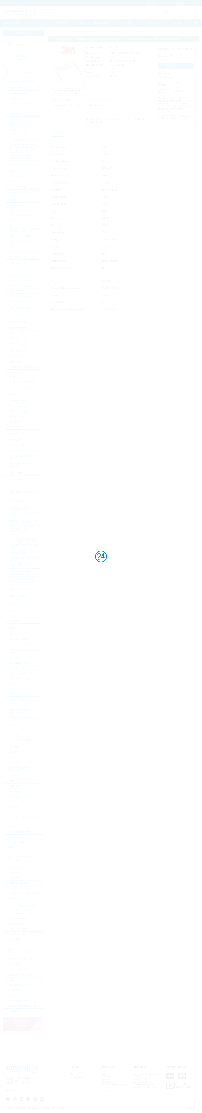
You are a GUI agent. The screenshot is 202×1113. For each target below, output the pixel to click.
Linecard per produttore (22, 57)
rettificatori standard (20, 285)
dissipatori (15, 791)
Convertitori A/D (18, 88)
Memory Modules (18, 918)
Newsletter (107, 1082)
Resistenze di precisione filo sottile (25, 651)
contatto (106, 1079)
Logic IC (14, 200)
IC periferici (16, 220)
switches (14, 806)
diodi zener (16, 301)
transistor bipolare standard (24, 450)
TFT (11, 847)
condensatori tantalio (21, 589)
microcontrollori (18, 205)
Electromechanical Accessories (19, 769)
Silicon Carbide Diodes (22, 296)
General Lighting (19, 343)
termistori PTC (17, 688)
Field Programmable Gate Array (23, 193)
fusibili (12, 781)
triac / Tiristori (17, 479)
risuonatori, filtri (18, 725)
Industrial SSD (17, 934)
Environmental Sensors (22, 406)
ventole (13, 775)
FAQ (104, 1074)
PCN (80, 23)
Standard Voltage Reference (25, 139)
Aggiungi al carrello (176, 65)
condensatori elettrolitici (22, 579)
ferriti (12, 610)
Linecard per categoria (22, 43)
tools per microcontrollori (23, 251)
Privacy (137, 1076)
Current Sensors (18, 401)
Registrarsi (109, 1090)
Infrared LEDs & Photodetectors (18, 350)
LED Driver (16, 377)
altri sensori (16, 427)
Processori (15, 878)
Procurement (60, 23)
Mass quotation (102, 23)
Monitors (14, 826)
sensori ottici (16, 421)
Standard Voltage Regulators (25, 145)
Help (194, 23)
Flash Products (17, 923)
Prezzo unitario (161, 83)
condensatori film (19, 584)
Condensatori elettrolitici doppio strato (23, 572)
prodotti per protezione (21, 796)
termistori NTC (17, 683)
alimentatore (16, 898)
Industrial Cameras (19, 888)
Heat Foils (14, 786)
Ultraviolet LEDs (18, 338)
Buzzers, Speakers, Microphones (20, 711)
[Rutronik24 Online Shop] (20, 12)
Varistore (15, 694)
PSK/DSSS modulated (21, 985)
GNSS (12, 980)
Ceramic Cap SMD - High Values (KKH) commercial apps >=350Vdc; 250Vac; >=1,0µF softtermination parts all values (25, 527)
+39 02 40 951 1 (78, 1078)
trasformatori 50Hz (19, 605)
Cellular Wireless (18, 969)
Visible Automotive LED (22, 382)
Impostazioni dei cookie (145, 1087)
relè (11, 801)
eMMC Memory (18, 187)
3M (112, 57)
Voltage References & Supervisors (21, 151)
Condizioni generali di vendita (148, 1074)
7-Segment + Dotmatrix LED (25, 367)
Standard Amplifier (20, 134)
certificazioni (140, 1079)
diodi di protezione (20, 280)
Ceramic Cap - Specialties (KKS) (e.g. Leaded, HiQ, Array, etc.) (24, 562)
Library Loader (114, 119)
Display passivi (17, 842)
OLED (12, 837)
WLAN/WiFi (15, 1011)
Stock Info (163, 73)
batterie (13, 752)
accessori (14, 867)
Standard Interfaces (20, 241)
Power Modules (18, 314)
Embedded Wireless (20, 975)
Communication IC (20, 176)
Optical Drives (16, 939)
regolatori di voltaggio (21, 158)
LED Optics (16, 361)
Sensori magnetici (19, 411)
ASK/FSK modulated (20, 959)
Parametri (58, 133)
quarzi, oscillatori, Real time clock (24, 719)
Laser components (20, 328)
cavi (11, 757)
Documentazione (153, 23)
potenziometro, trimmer (22, 678)
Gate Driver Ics (18, 108)
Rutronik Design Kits (21, 231)
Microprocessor (18, 210)
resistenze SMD (18, 639)
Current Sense (17, 634)
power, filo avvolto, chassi (23, 673)
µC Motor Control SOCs (22, 257)
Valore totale (161, 90)
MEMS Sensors (18, 416)
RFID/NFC (14, 990)
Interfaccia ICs (17, 114)
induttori (14, 621)
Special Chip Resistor (21, 644)
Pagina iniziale (12, 23)
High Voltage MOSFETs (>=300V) (22, 465)
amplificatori (16, 98)
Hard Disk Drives (18, 929)
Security (13, 995)
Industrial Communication (23, 893)
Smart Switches (18, 129)
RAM (13, 225)
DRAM (13, 181)
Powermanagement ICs (22, 124)
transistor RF (17, 445)
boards (13, 872)
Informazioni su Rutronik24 (114, 1084)
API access (107, 1076)
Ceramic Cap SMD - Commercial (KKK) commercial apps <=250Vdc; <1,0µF (25, 511)
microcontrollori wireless (22, 1006)
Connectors (15, 762)
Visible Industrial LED (21, 387)
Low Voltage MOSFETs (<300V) (22, 457)
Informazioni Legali (143, 1082)
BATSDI (13, 747)
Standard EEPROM (20, 236)
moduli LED (16, 372)
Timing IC (15, 246)
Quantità (161, 56)
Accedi (107, 1087)
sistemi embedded (19, 883)
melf (12, 657)
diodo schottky (17, 291)
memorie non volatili (20, 215)
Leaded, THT (17, 668)
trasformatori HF (18, 615)
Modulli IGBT (17, 440)
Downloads (127, 23)
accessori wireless (19, 1000)
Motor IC (14, 119)
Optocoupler (16, 356)
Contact (177, 23)
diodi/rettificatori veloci (22, 275)
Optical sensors (18, 333)
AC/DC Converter (19, 93)
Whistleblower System (144, 1084)
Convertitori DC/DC (20, 103)
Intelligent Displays (19, 832)
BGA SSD (15, 171)
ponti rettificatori (18, 270)
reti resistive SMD (19, 662)
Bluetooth (14, 964)
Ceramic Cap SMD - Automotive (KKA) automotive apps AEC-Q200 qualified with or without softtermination (24, 546)
